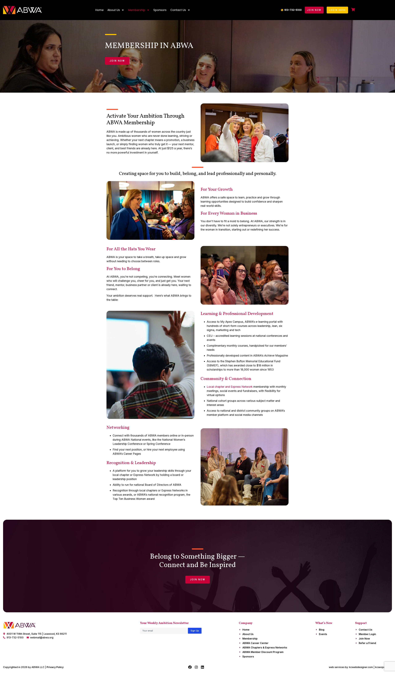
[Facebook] (190, 667)
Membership (136, 10)
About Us (113, 10)
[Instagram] (196, 667)
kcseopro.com (383, 667)
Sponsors (159, 10)
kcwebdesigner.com (361, 667)
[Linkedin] (202, 667)
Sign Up (195, 630)
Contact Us (178, 10)
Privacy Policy (55, 667)
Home (99, 10)
